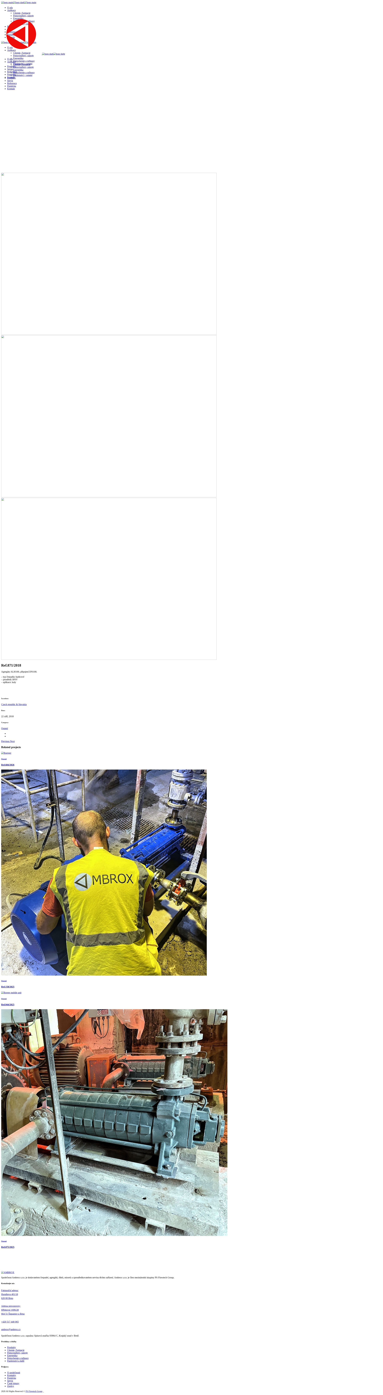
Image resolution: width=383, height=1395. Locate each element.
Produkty (11, 1347)
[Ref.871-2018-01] (109, 334)
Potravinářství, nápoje (17, 1353)
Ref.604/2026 (7, 765)
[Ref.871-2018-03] (109, 659)
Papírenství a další (15, 1361)
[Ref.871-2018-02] (109, 496)
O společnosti (13, 1372)
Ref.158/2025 (7, 986)
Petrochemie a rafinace (18, 1358)
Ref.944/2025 (7, 1004)
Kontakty (11, 1375)
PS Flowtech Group (34, 1391)
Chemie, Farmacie (15, 1350)
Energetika (12, 1355)
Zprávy (10, 1386)
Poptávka (11, 1378)
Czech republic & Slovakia (14, 704)
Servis (10, 1380)
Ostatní (4, 728)
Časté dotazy (13, 1383)
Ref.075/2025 (7, 1247)
